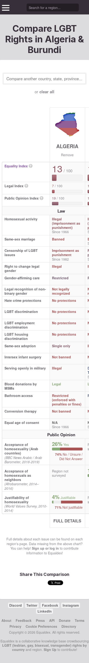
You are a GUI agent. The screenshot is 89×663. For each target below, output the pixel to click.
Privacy (15, 626)
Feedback (24, 620)
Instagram (71, 605)
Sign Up (50, 649)
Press (40, 620)
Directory (68, 626)
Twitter (31, 605)
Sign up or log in (45, 548)
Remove (67, 154)
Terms (79, 620)
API (52, 620)
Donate (64, 620)
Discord (15, 605)
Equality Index (16, 166)
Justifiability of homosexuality (17, 499)
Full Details (67, 521)
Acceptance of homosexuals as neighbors (18, 475)
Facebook (50, 605)
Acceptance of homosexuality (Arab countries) (21, 448)
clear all (46, 91)
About (6, 620)
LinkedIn (44, 611)
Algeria (67, 146)
